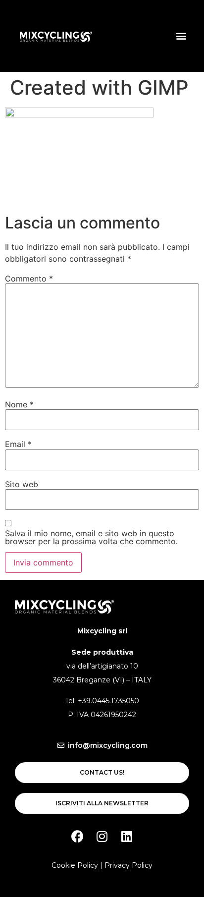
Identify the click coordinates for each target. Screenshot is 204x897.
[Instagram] (102, 836)
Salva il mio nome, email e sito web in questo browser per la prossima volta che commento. (91, 537)
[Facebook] (77, 836)
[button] (181, 36)
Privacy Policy (128, 865)
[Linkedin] (126, 836)
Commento (29, 278)
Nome (19, 404)
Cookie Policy (74, 865)
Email (18, 444)
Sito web (21, 484)
